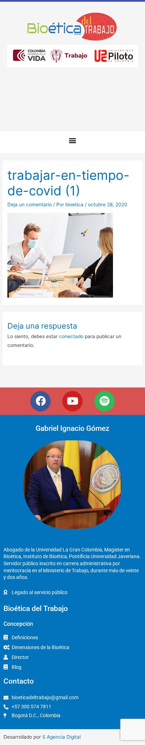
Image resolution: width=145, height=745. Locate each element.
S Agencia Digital (61, 737)
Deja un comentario (29, 204)
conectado (71, 336)
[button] (72, 140)
